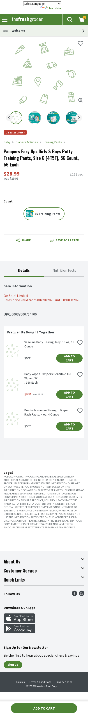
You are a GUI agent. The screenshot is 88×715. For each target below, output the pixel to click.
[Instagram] (81, 594)
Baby (7, 142)
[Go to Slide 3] (53, 118)
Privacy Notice (64, 682)
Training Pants (52, 142)
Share (26, 240)
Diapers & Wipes (27, 142)
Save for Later (67, 240)
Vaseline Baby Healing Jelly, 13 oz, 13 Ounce (49, 344)
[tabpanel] (44, 359)
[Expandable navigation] (5, 19)
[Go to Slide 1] (16, 118)
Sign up (13, 665)
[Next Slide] (78, 117)
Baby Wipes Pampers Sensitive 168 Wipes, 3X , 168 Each (48, 378)
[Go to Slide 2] (34, 118)
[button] (70, 19)
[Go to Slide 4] (72, 118)
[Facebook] (74, 594)
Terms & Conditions (40, 682)
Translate (55, 8)
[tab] (24, 271)
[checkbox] (80, 43)
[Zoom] (80, 100)
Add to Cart (70, 358)
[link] (64, 240)
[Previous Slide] (9, 117)
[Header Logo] (27, 19)
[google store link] (19, 632)
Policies (20, 682)
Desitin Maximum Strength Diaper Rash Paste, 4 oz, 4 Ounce (46, 412)
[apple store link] (19, 621)
